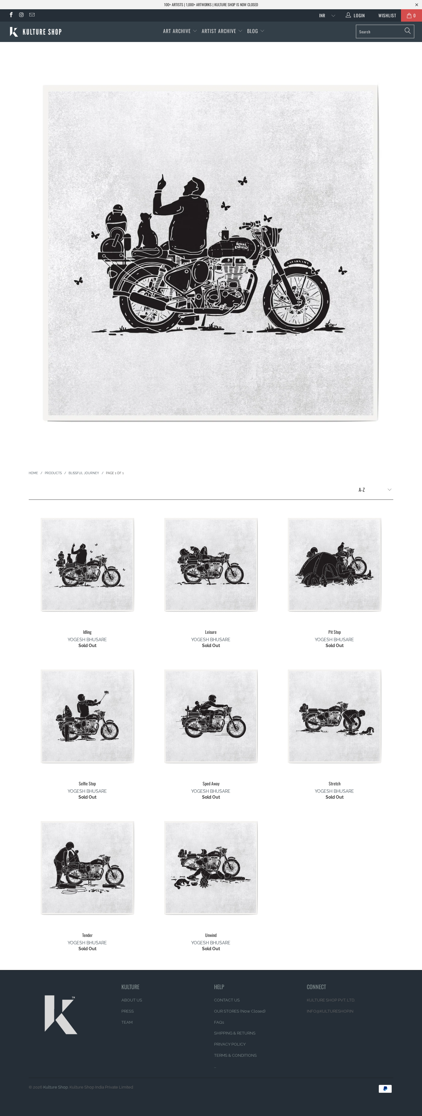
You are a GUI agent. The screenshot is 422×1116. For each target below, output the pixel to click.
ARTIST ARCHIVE (219, 31)
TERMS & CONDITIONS (235, 1055)
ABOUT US (131, 1000)
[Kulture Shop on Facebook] (11, 15)
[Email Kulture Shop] (31, 15)
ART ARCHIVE (177, 31)
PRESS (127, 1011)
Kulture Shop (55, 1087)
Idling (87, 564)
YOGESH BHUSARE (87, 639)
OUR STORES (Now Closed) (239, 1011)
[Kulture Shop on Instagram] (21, 15)
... (215, 1066)
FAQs (219, 1022)
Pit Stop (334, 564)
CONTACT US (227, 1000)
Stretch (334, 716)
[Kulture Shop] (37, 32)
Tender (87, 867)
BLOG (253, 31)
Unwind (211, 867)
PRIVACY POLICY (230, 1044)
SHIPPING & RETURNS (234, 1033)
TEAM (127, 1022)
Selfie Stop (87, 716)
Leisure (211, 564)
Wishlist (385, 15)
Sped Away (211, 716)
